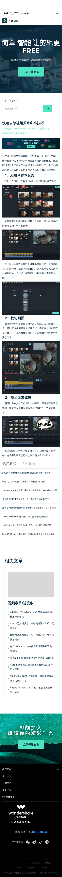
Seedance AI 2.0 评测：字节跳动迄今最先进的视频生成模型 (29, 490)
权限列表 (18, 868)
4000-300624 (38, 832)
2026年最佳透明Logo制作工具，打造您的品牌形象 (25, 516)
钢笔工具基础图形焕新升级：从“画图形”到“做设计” (25, 481)
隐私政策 (48, 863)
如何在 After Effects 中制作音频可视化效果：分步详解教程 (29, 507)
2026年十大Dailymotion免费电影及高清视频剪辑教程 (26, 473)
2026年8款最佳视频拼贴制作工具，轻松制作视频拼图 (26, 525)
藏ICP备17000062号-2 (49, 873)
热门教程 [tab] (9, 464)
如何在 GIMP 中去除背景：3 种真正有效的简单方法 (25, 499)
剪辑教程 (14, 101)
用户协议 (35, 863)
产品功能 (31, 868)
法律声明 (43, 868)
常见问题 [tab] (28, 464)
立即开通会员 (31, 71)
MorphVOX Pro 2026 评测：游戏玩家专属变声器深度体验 (28, 534)
